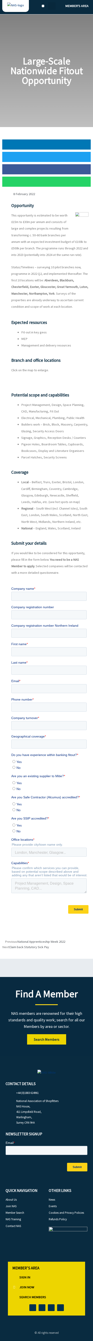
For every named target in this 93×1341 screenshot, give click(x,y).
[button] (43, 6)
